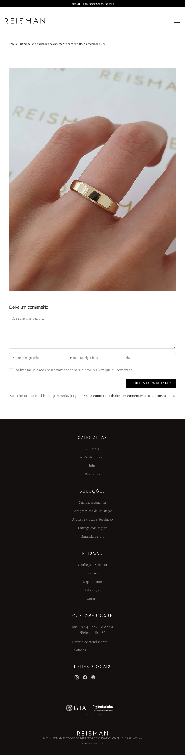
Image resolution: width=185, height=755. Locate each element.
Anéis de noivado (92, 457)
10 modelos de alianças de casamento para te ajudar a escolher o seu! (63, 44)
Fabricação (93, 590)
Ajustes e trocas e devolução (92, 519)
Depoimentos (92, 581)
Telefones (79, 650)
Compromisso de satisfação (92, 511)
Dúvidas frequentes (92, 502)
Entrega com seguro (92, 528)
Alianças (92, 448)
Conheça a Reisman (92, 564)
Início (13, 44)
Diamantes (92, 474)
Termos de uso (92, 714)
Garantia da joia (92, 536)
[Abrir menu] (177, 21)
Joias (92, 465)
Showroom (93, 573)
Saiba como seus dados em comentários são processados (128, 395)
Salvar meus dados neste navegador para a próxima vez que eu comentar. (74, 370)
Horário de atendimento (89, 642)
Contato (93, 598)
